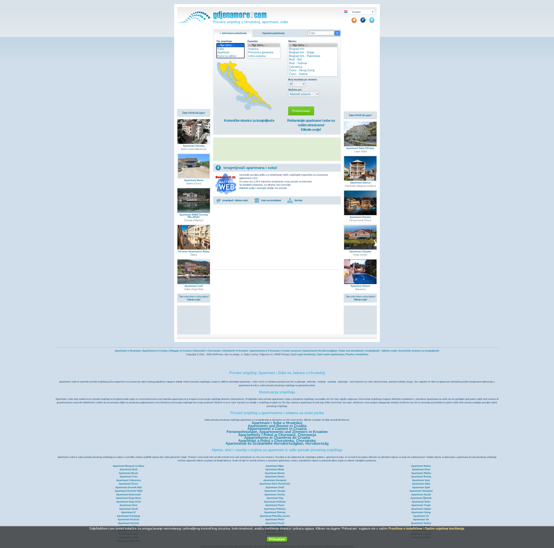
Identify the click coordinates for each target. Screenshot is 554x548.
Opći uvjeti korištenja (303, 354)
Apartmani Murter (275, 473)
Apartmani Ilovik (128, 508)
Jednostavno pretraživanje (234, 33)
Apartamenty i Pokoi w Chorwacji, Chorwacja (277, 435)
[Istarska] (264, 49)
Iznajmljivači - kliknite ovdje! (235, 200)
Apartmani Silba (421, 483)
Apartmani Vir (421, 516)
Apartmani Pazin (274, 505)
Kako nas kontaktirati (271, 200)
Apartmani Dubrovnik (128, 494)
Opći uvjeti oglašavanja (330, 354)
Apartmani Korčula (128, 519)
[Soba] (230, 49)
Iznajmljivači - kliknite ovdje (381, 350)
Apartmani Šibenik (421, 498)
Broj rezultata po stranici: (302, 79)
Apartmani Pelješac (275, 508)
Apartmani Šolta (421, 501)
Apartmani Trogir (421, 505)
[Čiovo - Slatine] (313, 74)
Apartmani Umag (421, 512)
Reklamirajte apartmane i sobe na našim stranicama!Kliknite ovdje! (311, 125)
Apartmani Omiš (275, 487)
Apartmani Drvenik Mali (128, 487)
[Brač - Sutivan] (313, 63)
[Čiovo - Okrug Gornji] (313, 70)
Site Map (298, 200)
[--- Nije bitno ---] (264, 45)
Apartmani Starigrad (421, 491)
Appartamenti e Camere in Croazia (277, 429)
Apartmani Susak (421, 494)
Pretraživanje (301, 111)
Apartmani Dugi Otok (128, 501)
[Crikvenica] (313, 67)
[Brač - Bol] (313, 60)
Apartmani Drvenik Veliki (128, 491)
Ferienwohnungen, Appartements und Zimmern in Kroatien (277, 432)
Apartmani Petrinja (274, 512)
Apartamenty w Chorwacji (265, 350)
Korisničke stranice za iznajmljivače (249, 120)
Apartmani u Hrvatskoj (127, 350)
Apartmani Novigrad (274, 480)
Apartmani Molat (274, 469)
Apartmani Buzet (128, 473)
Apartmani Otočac (274, 494)
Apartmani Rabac (421, 466)
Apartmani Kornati (128, 523)
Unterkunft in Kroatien (235, 350)
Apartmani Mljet (275, 466)
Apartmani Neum (274, 476)
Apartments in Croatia (154, 350)
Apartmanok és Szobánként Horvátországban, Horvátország (277, 443)
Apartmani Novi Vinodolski (274, 483)
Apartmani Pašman (275, 501)
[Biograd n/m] (313, 49)
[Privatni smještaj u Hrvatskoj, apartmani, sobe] (193, 22)
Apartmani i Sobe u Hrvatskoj (277, 423)
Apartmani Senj (421, 480)
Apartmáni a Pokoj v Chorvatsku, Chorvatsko (277, 441)
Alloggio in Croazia (180, 350)
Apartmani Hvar (128, 505)
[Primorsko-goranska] (264, 52)
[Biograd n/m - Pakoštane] (313, 56)
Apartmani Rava (421, 469)
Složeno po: (295, 89)
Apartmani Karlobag (128, 516)
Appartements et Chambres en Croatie (277, 438)
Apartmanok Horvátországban (320, 350)
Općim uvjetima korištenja (444, 528)
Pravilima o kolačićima (405, 528)
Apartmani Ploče (274, 519)
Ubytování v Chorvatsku (207, 350)
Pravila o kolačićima (357, 354)
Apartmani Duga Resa (128, 498)
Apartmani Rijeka (421, 473)
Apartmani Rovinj (421, 476)
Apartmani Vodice (421, 523)
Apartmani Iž (128, 512)
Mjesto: (292, 41)
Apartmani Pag (274, 498)
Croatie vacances (291, 350)
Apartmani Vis (421, 519)
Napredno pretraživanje (273, 33)
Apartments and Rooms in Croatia (277, 426)
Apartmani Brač (128, 469)
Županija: (252, 41)
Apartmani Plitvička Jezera (275, 516)
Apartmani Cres (128, 476)
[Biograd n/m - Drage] (313, 52)
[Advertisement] (277, 149)
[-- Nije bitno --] (230, 45)
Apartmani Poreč (274, 523)
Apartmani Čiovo (128, 483)
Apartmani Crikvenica (128, 480)
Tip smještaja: (224, 41)
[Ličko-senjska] (264, 56)
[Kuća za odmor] (230, 56)
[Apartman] (230, 52)
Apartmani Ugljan (421, 508)
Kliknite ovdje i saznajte (252, 188)
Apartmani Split (421, 487)
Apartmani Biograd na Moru (128, 466)
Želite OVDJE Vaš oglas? (193, 113)
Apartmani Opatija (274, 491)
